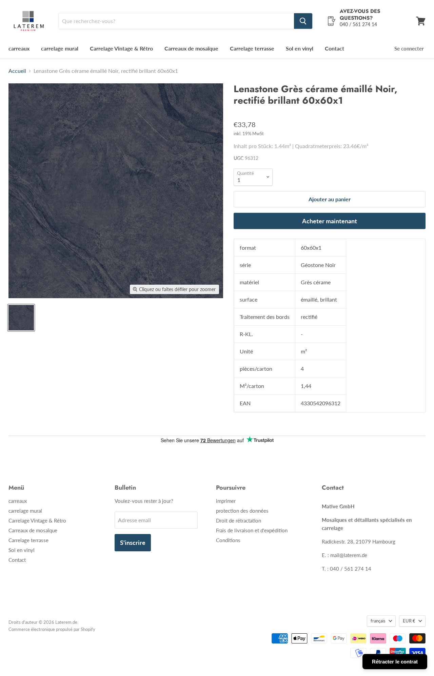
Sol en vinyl (299, 48)
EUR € (409, 620)
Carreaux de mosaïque (191, 48)
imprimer (226, 501)
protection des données (242, 511)
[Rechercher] (303, 21)
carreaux (18, 48)
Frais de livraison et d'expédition (252, 530)
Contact (334, 48)
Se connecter (409, 48)
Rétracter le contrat (395, 661)
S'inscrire (132, 542)
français (378, 620)
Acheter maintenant (329, 221)
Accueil (17, 71)
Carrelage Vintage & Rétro (121, 48)
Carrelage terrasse (252, 48)
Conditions (228, 540)
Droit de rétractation (238, 520)
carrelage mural (59, 48)
